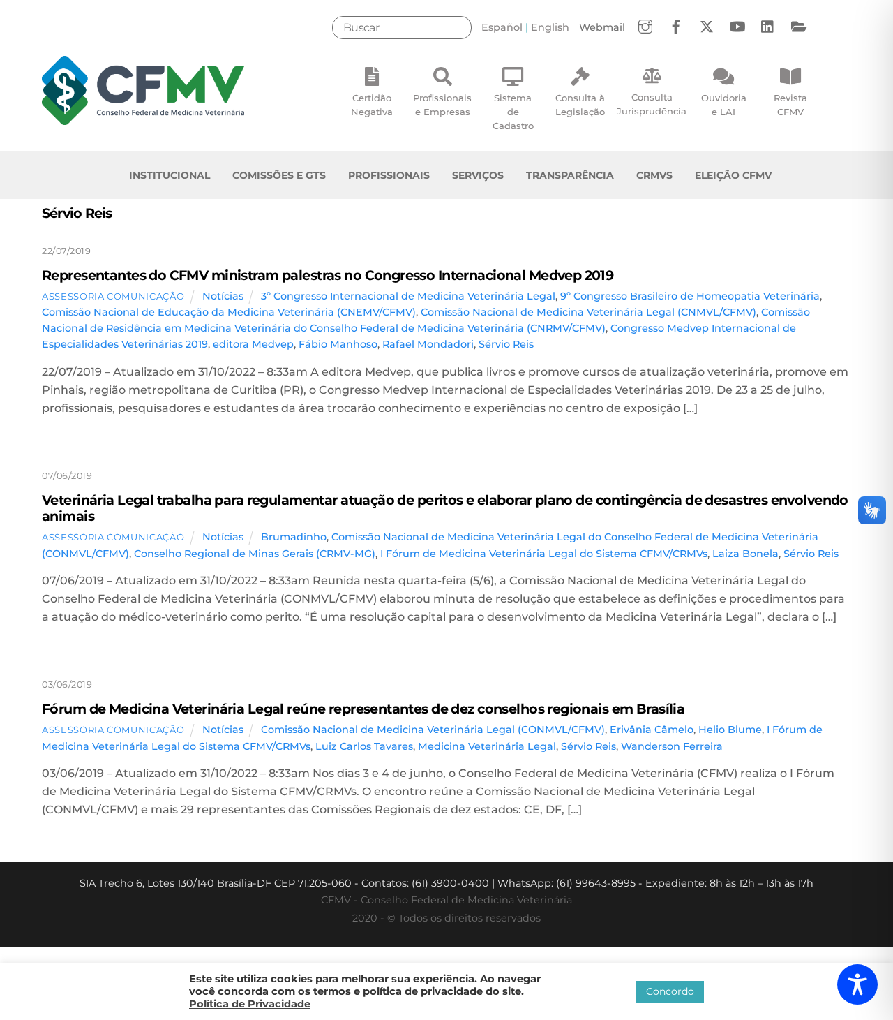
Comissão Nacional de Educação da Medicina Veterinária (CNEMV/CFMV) (229, 312)
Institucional (169, 175)
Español (502, 27)
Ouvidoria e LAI (723, 104)
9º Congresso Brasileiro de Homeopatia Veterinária (690, 296)
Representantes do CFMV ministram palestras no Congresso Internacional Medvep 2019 (327, 275)
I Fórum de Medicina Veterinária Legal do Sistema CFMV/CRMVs (543, 553)
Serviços (478, 175)
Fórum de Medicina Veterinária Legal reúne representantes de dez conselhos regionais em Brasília (363, 708)
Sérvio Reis (506, 344)
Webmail (602, 27)
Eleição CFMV (733, 175)
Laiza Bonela (745, 553)
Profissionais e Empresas (442, 104)
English (550, 27)
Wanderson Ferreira (672, 746)
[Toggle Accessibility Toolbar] (857, 984)
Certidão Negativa (372, 104)
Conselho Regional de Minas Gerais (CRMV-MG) (254, 553)
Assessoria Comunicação (113, 296)
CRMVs (654, 175)
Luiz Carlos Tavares (364, 746)
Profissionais (389, 175)
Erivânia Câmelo (651, 729)
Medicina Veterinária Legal (487, 746)
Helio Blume (730, 729)
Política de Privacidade (249, 1004)
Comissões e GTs (279, 175)
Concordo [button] (670, 991)
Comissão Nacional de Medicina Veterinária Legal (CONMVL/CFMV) (433, 729)
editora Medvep (253, 344)
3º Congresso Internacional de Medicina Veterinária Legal (408, 296)
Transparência (570, 175)
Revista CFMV (790, 104)
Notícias (222, 296)
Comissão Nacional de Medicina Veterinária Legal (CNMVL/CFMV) (588, 312)
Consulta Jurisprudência (651, 104)
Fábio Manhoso (338, 344)
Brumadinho (294, 537)
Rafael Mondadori (428, 344)
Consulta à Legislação (580, 104)
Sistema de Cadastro (513, 111)
